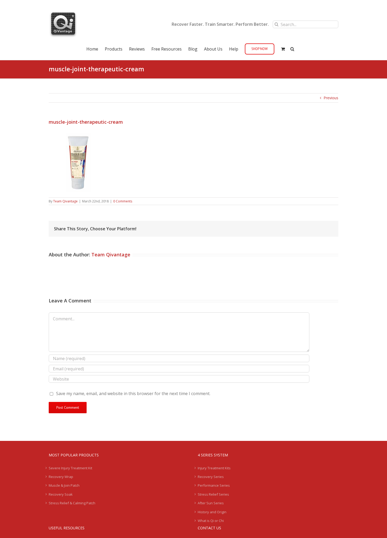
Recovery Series (211, 476)
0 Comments (122, 201)
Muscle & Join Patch (64, 485)
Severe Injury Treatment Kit (70, 468)
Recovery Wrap (61, 476)
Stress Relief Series (213, 494)
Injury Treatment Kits (214, 468)
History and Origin (212, 512)
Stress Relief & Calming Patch (72, 503)
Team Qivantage (65, 201)
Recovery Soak (61, 494)
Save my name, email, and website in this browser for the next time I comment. (133, 393)
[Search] (292, 48)
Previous (331, 97)
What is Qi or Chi (211, 520)
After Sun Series (211, 503)
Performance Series (214, 485)
